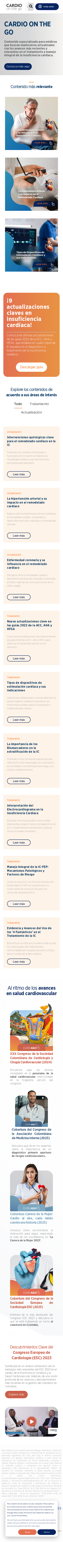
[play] (31, 1421)
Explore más (16, 1394)
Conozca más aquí (18, 66)
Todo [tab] (18, 404)
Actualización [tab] (31, 412)
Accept (27, 1532)
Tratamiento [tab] (39, 404)
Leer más (19, 474)
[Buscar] (31, 7)
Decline (47, 1532)
